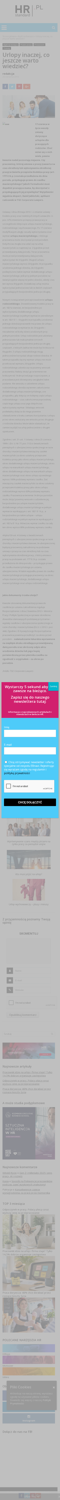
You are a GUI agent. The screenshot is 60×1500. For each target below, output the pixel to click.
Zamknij (53, 686)
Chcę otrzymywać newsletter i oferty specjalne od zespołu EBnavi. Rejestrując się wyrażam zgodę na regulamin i (29, 767)
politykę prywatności (17, 773)
